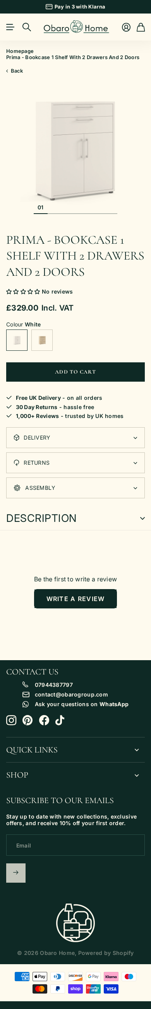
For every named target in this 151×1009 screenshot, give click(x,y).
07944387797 (54, 685)
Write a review (75, 599)
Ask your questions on (82, 704)
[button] (24, 291)
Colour (23, 324)
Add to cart (75, 372)
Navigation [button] (10, 27)
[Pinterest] (27, 720)
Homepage (20, 51)
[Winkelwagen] (141, 27)
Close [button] (75, 750)
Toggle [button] (142, 518)
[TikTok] (59, 720)
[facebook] (44, 720)
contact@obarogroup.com (71, 694)
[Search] (26, 27)
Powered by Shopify (106, 953)
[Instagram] (11, 720)
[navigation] (55, 207)
